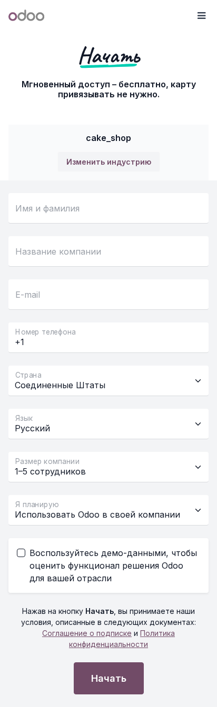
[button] (201, 16)
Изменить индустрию (108, 161)
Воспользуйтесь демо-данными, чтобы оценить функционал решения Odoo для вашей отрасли (113, 565)
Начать (108, 678)
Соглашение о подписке (87, 633)
